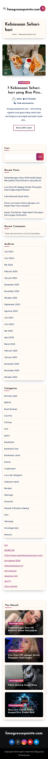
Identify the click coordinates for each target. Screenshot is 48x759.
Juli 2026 (8, 251)
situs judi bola (10, 586)
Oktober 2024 (10, 377)
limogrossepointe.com (23, 9)
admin (19, 99)
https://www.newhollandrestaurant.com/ (23, 555)
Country (8, 416)
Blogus (38, 752)
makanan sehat (11, 482)
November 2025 (11, 291)
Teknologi (8, 521)
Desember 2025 (11, 284)
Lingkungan (10, 468)
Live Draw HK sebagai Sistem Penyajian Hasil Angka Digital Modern (22, 188)
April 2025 (9, 337)
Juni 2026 (9, 258)
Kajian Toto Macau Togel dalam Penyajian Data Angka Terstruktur (23, 213)
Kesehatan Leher (12, 455)
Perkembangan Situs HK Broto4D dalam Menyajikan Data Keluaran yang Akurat (23, 179)
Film (6, 429)
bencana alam (10, 396)
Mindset (8, 488)
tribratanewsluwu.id (13, 566)
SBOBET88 (9, 550)
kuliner (7, 462)
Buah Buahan (10, 409)
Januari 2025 (10, 357)
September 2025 (12, 304)
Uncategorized (11, 528)
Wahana (8, 534)
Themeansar (24, 755)
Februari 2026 (11, 271)
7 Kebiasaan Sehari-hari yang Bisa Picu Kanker (24, 92)
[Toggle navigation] (4, 8)
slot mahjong (10, 571)
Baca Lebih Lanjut (24, 128)
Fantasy (8, 422)
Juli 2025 (8, 318)
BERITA (7, 402)
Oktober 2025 (10, 298)
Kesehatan (24, 82)
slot (6, 545)
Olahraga (8, 495)
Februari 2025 (11, 351)
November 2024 (11, 370)
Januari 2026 (10, 278)
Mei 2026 (8, 265)
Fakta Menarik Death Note (16, 196)
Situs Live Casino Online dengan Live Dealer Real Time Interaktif (21, 204)
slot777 (7, 581)
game (7, 435)
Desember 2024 (11, 364)
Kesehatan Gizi (11, 449)
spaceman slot (11, 576)
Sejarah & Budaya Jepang (16, 508)
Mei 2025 (8, 331)
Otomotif (8, 501)
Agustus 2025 (11, 311)
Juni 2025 (9, 324)
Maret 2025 (9, 344)
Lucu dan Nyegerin (13, 475)
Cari (7, 148)
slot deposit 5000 (12, 560)
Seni (6, 515)
